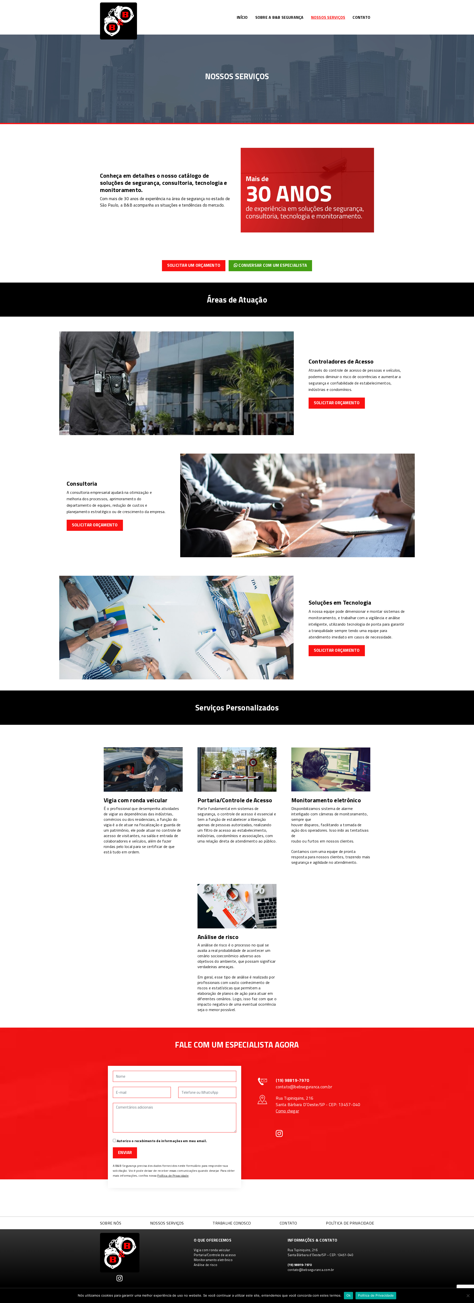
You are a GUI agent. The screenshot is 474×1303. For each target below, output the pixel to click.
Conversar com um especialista (272, 265)
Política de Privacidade (173, 1175)
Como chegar (287, 1111)
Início (242, 17)
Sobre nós (110, 1223)
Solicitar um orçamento (193, 265)
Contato (361, 17)
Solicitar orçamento (337, 403)
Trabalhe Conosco (232, 1223)
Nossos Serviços (328, 17)
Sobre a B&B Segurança (279, 17)
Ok (348, 1295)
